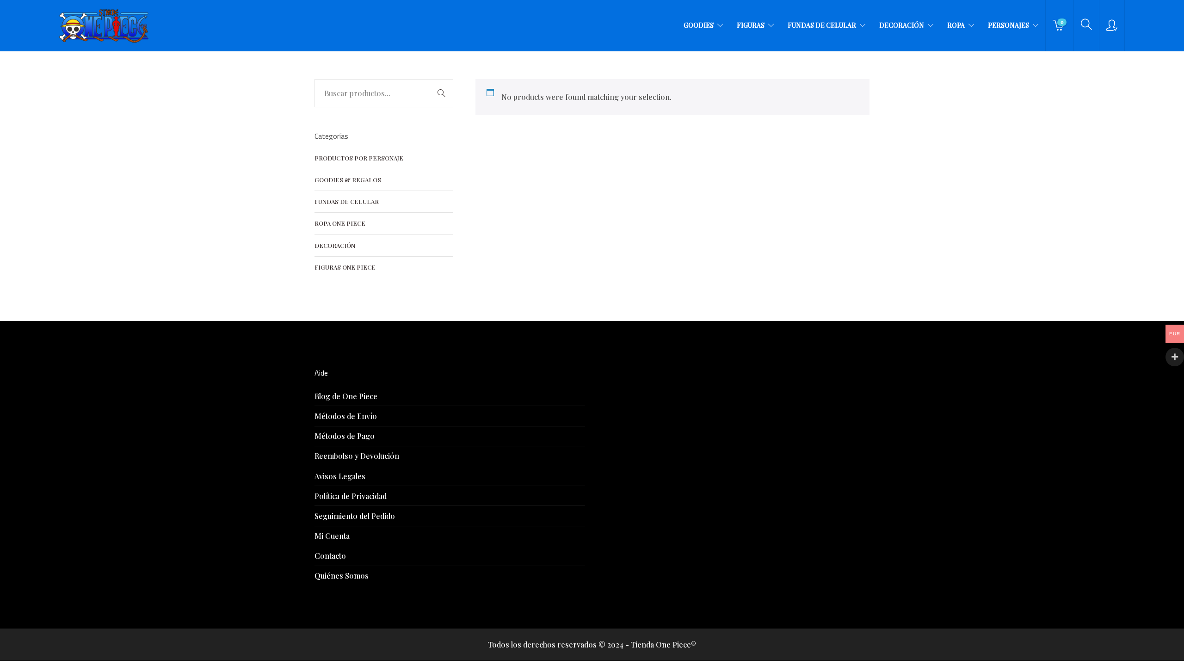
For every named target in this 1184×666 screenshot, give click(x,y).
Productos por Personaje (358, 158)
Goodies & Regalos (347, 180)
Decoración (901, 25)
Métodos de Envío (345, 416)
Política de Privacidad (350, 496)
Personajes (1008, 25)
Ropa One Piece (339, 223)
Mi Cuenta (332, 536)
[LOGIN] (1111, 25)
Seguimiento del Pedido (354, 516)
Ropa (956, 25)
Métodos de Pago (344, 436)
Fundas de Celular (822, 25)
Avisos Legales (339, 476)
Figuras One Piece (345, 267)
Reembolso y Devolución (356, 456)
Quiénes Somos (341, 575)
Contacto (330, 556)
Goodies (699, 25)
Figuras (751, 25)
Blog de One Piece (345, 396)
